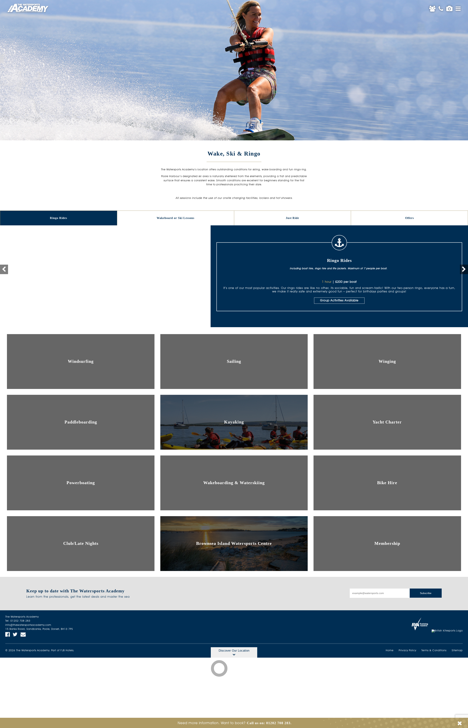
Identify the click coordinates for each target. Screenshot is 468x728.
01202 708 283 (20, 621)
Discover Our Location (234, 650)
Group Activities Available (339, 300)
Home (389, 650)
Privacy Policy (407, 650)
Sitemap (457, 650)
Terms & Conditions (433, 650)
